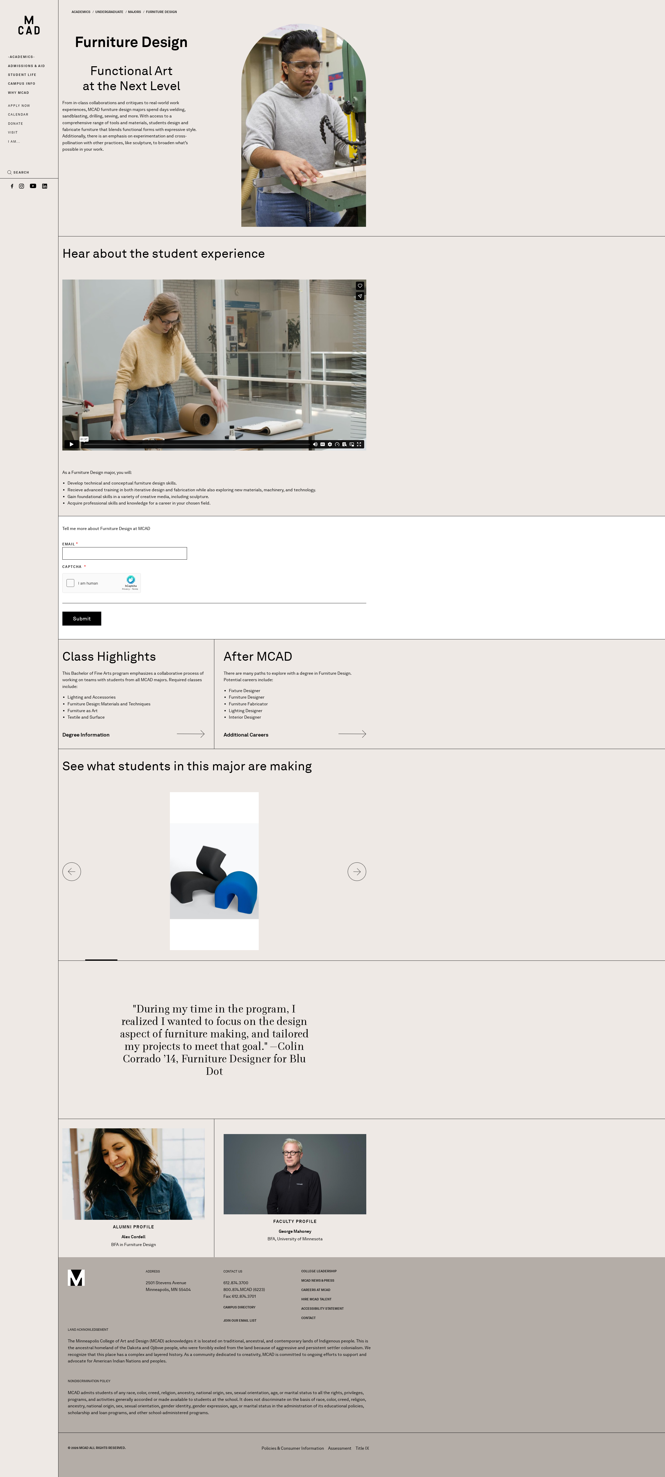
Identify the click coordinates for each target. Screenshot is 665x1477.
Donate (15, 123)
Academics (21, 57)
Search (21, 172)
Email (68, 544)
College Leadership (319, 1271)
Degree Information (86, 735)
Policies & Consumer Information (293, 1448)
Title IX (362, 1448)
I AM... (14, 141)
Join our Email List (239, 1320)
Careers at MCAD (315, 1290)
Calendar (18, 114)
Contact (308, 1318)
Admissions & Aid (26, 66)
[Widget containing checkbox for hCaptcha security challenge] (101, 583)
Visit (13, 132)
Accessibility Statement (322, 1308)
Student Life (22, 75)
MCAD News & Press (317, 1280)
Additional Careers (246, 735)
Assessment (339, 1448)
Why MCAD (18, 93)
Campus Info (22, 83)
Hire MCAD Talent (316, 1299)
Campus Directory (239, 1307)
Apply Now (19, 106)
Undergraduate (109, 12)
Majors (134, 12)
